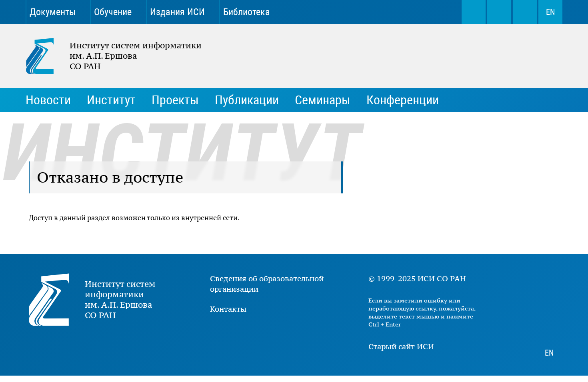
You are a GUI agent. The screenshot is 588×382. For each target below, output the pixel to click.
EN (550, 12)
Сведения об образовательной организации (267, 284)
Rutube (434, 12)
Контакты (228, 309)
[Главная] (48, 56)
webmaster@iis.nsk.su (499, 12)
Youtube (378, 12)
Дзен (406, 12)
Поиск (474, 12)
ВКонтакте (350, 12)
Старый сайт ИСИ (401, 346)
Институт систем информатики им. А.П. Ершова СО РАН (110, 56)
